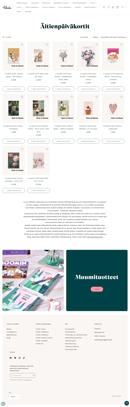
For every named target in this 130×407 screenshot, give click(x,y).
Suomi (13, 396)
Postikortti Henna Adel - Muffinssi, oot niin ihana (88, 127)
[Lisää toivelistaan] (22, 44)
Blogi (8, 338)
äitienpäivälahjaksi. (95, 237)
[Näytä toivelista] (108, 7)
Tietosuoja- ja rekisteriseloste (76, 335)
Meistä (8, 329)
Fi (122, 7)
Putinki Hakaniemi (42, 332)
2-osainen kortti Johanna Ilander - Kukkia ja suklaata (63, 127)
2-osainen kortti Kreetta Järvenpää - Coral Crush (14, 179)
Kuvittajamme (11, 332)
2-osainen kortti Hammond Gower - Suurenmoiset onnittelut (113, 76)
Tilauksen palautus (72, 346)
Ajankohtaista (11, 335)
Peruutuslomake (71, 349)
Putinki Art (39, 343)
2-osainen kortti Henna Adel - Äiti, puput (38, 75)
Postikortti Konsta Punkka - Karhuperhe (13, 127)
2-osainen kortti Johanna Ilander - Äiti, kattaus (13, 75)
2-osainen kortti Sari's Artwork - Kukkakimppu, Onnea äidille (63, 76)
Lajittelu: (96, 37)
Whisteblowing (70, 343)
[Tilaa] (33, 375)
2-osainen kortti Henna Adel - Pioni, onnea (38, 179)
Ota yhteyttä (69, 329)
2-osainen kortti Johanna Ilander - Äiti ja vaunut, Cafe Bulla (38, 129)
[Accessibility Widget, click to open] (3, 404)
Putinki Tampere (42, 340)
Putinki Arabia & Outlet (44, 338)
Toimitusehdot (70, 332)
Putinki (119, 396)
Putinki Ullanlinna (42, 335)
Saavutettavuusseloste (73, 338)
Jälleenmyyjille (70, 340)
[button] (34, 3)
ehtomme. (28, 380)
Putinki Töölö (41, 329)
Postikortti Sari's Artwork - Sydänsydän (113, 127)
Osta (97, 289)
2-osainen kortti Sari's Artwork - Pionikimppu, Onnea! (88, 76)
